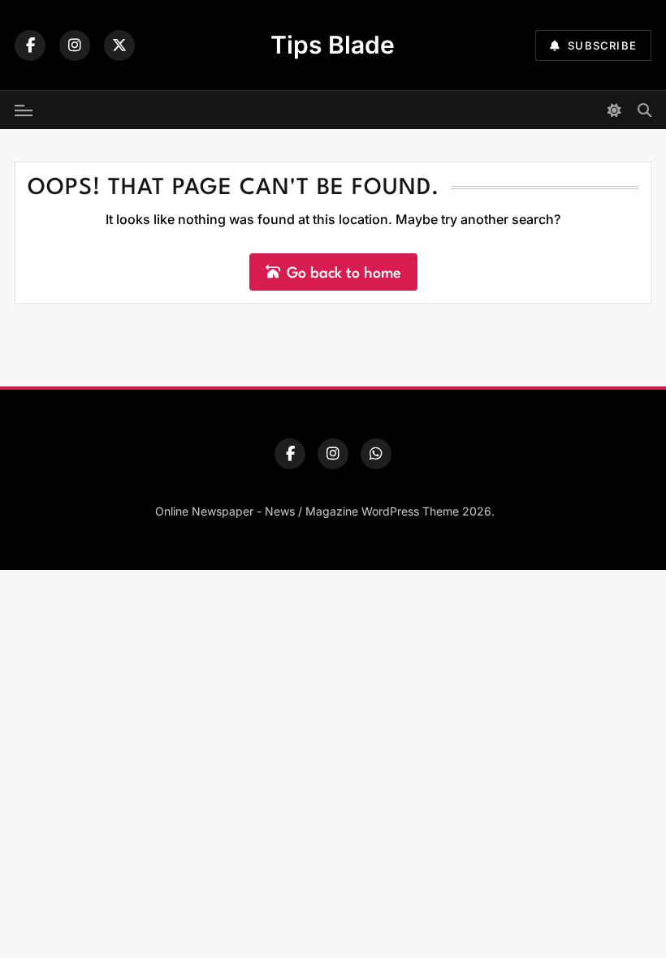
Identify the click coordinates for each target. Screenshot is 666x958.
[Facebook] (30, 45)
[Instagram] (74, 45)
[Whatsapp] (376, 453)
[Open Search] (644, 110)
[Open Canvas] (23, 110)
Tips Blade (332, 44)
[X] (119, 45)
